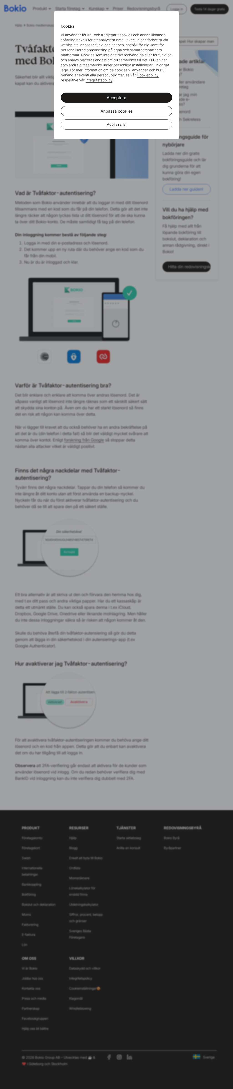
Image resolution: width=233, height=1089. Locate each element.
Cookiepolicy (148, 75)
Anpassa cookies (117, 111)
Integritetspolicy (99, 80)
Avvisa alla (117, 124)
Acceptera (116, 97)
